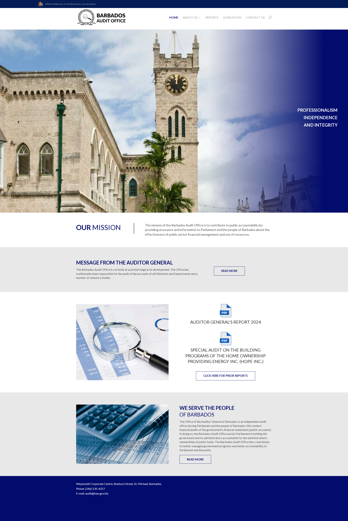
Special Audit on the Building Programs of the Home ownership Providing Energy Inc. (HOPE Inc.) (225, 355)
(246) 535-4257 (95, 488)
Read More (229, 271)
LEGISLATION (232, 17)
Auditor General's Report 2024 (225, 322)
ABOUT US (190, 17)
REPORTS (212, 17)
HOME (173, 17)
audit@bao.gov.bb (96, 493)
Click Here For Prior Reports (225, 376)
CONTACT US (255, 17)
